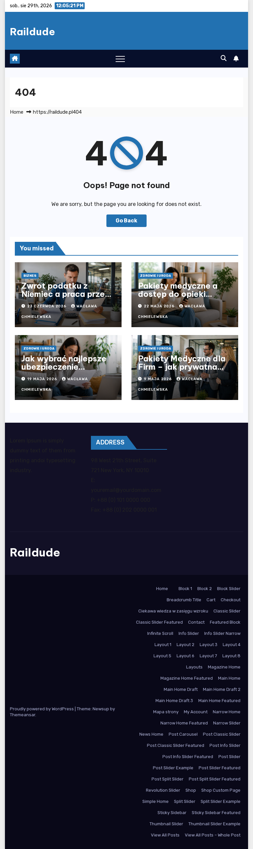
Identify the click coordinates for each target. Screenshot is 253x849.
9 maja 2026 (158, 379)
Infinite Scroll (160, 633)
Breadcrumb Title (184, 599)
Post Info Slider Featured (187, 756)
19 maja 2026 (43, 379)
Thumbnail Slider (166, 823)
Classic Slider (226, 610)
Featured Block (225, 622)
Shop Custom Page (220, 790)
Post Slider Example (173, 767)
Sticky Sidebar (171, 812)
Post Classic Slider (221, 734)
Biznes (30, 276)
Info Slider (189, 633)
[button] (224, 58)
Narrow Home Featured (184, 723)
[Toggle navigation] (120, 58)
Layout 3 (208, 644)
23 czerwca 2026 (47, 306)
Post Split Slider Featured (214, 779)
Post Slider (229, 756)
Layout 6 (185, 655)
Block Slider (228, 588)
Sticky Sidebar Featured (216, 812)
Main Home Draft (181, 689)
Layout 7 (208, 655)
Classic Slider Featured (159, 622)
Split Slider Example (220, 801)
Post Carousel (183, 734)
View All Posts (165, 835)
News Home (151, 734)
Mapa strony (166, 711)
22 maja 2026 (160, 306)
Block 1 (185, 588)
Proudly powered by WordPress (42, 708)
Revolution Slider (163, 790)
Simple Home (155, 801)
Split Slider (184, 801)
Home (16, 112)
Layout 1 (163, 644)
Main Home (229, 678)
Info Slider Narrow (222, 633)
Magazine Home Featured (186, 678)
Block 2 (204, 588)
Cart (211, 599)
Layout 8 (231, 655)
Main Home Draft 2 (221, 689)
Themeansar (22, 714)
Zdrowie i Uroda (155, 276)
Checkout (230, 599)
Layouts (194, 667)
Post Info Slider (225, 745)
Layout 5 (162, 655)
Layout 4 (231, 644)
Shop (190, 790)
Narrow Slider (226, 723)
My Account (196, 711)
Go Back (126, 220)
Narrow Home (226, 711)
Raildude (32, 31)
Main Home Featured (219, 700)
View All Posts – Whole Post (212, 835)
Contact (196, 622)
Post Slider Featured (219, 767)
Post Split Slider (167, 779)
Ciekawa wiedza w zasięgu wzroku (173, 610)
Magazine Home (224, 667)
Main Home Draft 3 (174, 700)
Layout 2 (185, 644)
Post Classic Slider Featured (175, 745)
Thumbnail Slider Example (214, 823)
